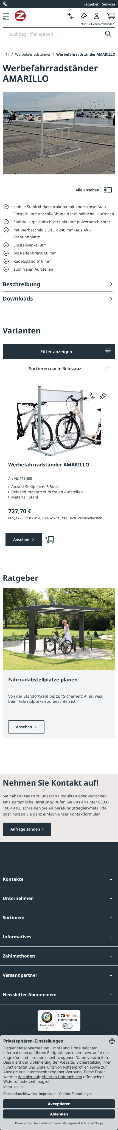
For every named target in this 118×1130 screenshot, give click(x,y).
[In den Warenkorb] (49, 539)
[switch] (67, 1026)
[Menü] (6, 16)
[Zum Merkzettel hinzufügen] (103, 396)
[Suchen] (108, 34)
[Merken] (83, 16)
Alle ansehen (87, 189)
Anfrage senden (25, 829)
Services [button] (108, 4)
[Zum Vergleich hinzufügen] (92, 396)
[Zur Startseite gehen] (39, 15)
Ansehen (24, 726)
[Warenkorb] (109, 16)
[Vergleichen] (70, 16)
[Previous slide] (6, 54)
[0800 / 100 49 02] (5, 4)
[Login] (96, 16)
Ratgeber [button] (91, 4)
